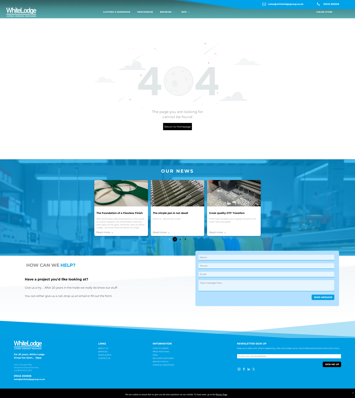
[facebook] (244, 369)
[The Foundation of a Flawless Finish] (121, 193)
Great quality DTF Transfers (227, 213)
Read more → (104, 232)
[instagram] (239, 369)
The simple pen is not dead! (170, 213)
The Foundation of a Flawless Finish (119, 213)
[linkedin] (249, 369)
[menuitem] (117, 12)
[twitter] (254, 369)
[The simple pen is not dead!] (177, 193)
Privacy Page (221, 394)
